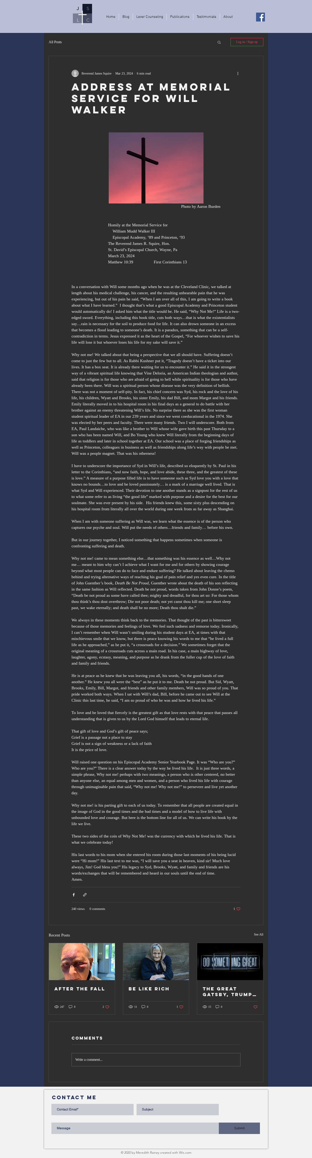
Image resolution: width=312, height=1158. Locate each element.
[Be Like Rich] (156, 961)
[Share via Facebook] (73, 895)
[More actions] (238, 73)
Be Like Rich (149, 989)
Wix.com (185, 1152)
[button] (219, 42)
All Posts (55, 42)
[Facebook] (260, 17)
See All (258, 934)
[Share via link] (85, 895)
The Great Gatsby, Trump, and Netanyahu (229, 991)
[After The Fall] (82, 961)
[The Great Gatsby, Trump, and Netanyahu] (230, 961)
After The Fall (79, 989)
